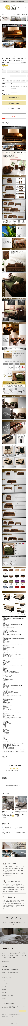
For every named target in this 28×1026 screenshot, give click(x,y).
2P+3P (23, 80)
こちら (15, 870)
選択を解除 (23, 62)
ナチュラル (5, 66)
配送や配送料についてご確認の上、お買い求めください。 (14, 113)
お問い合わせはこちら (8, 969)
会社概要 (4, 998)
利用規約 (4, 989)
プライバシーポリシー (6, 992)
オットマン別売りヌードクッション (17, 76)
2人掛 (14, 14)
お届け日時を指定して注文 (14, 97)
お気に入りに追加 (15, 108)
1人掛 (23, 14)
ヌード (4, 71)
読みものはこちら (5, 961)
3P (14, 80)
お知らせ (4, 986)
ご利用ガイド (4, 981)
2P (11, 80)
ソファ (8, 14)
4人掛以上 (19, 14)
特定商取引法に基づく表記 (7, 995)
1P (7, 80)
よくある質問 (4, 983)
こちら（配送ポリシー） (12, 903)
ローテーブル (5, 76)
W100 (4, 80)
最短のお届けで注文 (14, 103)
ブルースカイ (24, 71)
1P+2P (18, 80)
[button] (3, 39)
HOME (3, 14)
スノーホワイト (10, 71)
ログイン (5, 884)
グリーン (18, 71)
